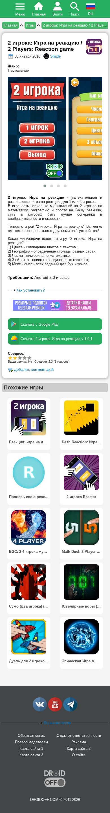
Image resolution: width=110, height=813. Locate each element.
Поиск (74, 14)
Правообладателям (31, 742)
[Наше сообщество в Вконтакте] (40, 710)
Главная (39, 14)
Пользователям (57, 723)
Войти (57, 14)
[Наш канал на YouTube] (55, 710)
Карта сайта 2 (79, 748)
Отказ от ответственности (79, 735)
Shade (55, 56)
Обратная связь (31, 735)
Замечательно (24, 358)
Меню (20, 14)
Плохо (10, 358)
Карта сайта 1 (31, 748)
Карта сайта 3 (31, 755)
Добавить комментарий (34, 370)
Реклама (78, 742)
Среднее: (16, 353)
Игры (30, 25)
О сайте (78, 755)
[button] (44, 186)
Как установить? (30, 290)
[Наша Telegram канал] (70, 710)
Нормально (15, 358)
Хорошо (18, 358)
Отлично (29, 358)
